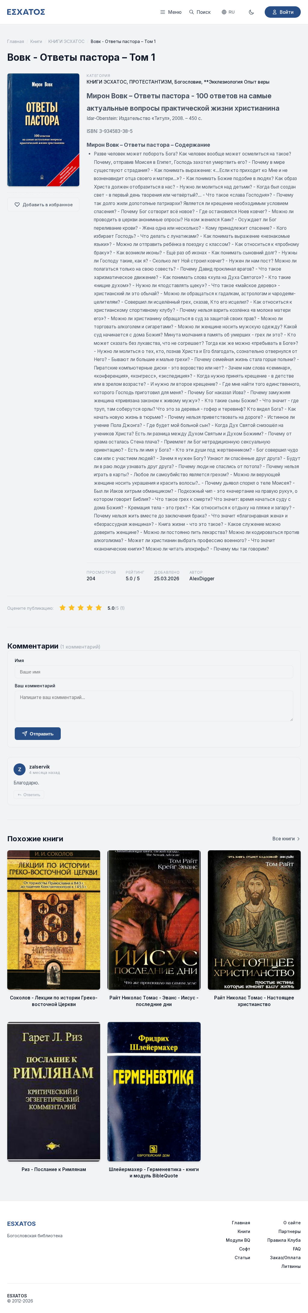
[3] (80, 607)
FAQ (297, 1248)
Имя (19, 660)
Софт (244, 1248)
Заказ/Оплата (285, 1257)
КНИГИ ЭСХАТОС (66, 41)
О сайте (292, 1222)
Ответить (31, 795)
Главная (15, 41)
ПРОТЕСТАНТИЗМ (150, 82)
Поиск (204, 12)
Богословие (187, 82)
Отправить (42, 733)
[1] (62, 607)
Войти (287, 12)
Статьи (242, 1257)
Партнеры (290, 1231)
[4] (89, 607)
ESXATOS (21, 1223)
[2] (71, 607)
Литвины (291, 1266)
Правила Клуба (284, 1240)
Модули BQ (238, 1240)
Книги (36, 41)
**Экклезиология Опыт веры (237, 82)
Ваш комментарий (35, 685)
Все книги (284, 839)
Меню (175, 12)
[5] (98, 607)
